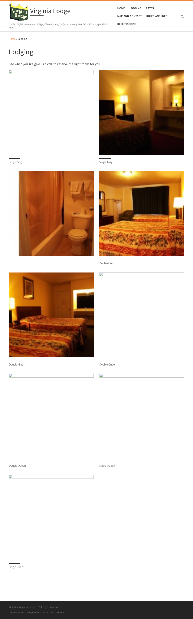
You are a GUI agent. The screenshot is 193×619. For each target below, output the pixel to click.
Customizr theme (55, 612)
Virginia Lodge (27, 607)
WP (22, 612)
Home (12, 38)
